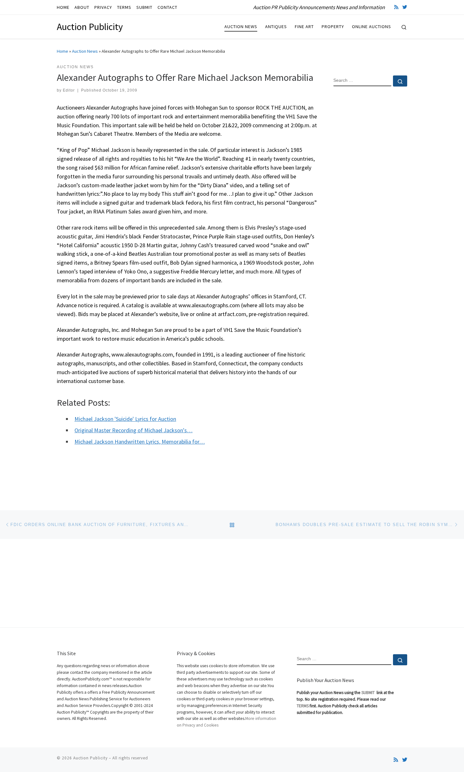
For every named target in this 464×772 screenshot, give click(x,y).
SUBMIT (368, 692)
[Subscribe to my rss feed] (396, 7)
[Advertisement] (370, 193)
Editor (69, 90)
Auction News (85, 51)
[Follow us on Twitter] (404, 7)
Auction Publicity (90, 758)
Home (62, 51)
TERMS (303, 706)
